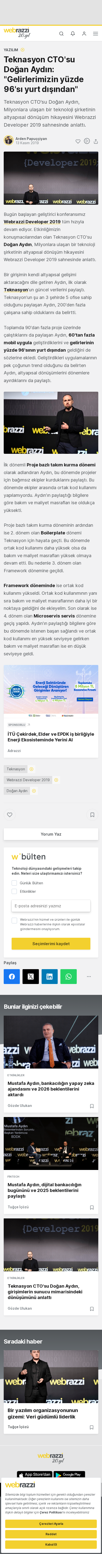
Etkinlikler (16, 1075)
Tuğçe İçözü (18, 1207)
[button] (51, 423)
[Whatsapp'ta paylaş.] (69, 976)
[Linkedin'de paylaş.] (51, 976)
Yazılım (11, 50)
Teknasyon (16, 769)
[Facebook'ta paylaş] (13, 976)
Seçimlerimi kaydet (51, 943)
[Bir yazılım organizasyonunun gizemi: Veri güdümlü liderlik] (51, 1376)
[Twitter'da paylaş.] (32, 976)
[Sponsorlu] (51, 691)
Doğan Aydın (17, 791)
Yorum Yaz (51, 834)
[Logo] (17, 32)
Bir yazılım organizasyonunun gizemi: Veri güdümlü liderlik (43, 1413)
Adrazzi (14, 751)
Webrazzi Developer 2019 (28, 780)
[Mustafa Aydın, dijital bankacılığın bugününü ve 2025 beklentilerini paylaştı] (51, 1143)
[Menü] (95, 34)
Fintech (13, 1176)
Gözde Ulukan (20, 1105)
